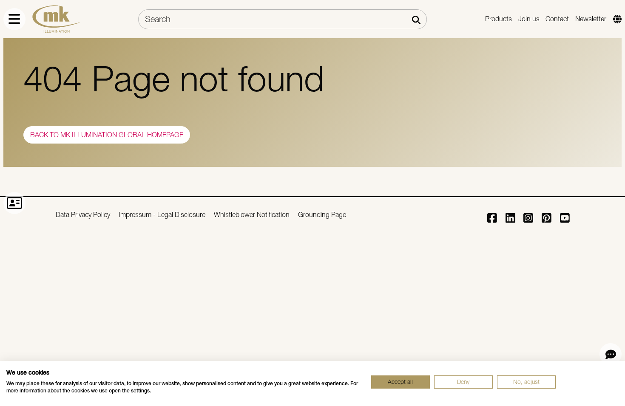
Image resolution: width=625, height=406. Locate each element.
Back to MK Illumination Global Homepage (106, 135)
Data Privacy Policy (83, 214)
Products (498, 19)
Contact (557, 19)
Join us (529, 19)
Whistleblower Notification (252, 214)
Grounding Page (322, 214)
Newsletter (590, 19)
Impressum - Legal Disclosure (162, 214)
